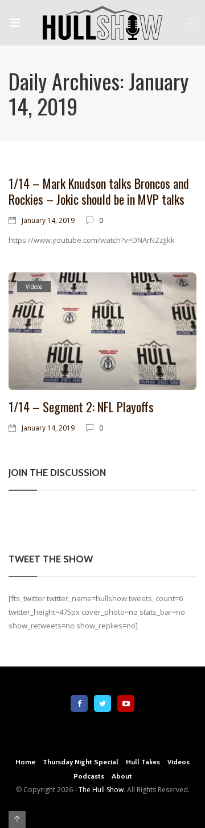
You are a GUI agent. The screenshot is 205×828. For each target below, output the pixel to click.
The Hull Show (101, 789)
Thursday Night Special (80, 761)
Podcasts (88, 776)
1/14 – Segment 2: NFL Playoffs (81, 407)
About (122, 776)
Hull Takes (143, 761)
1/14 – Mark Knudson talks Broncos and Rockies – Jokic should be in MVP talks (99, 191)
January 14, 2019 (48, 220)
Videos (34, 287)
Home (25, 761)
